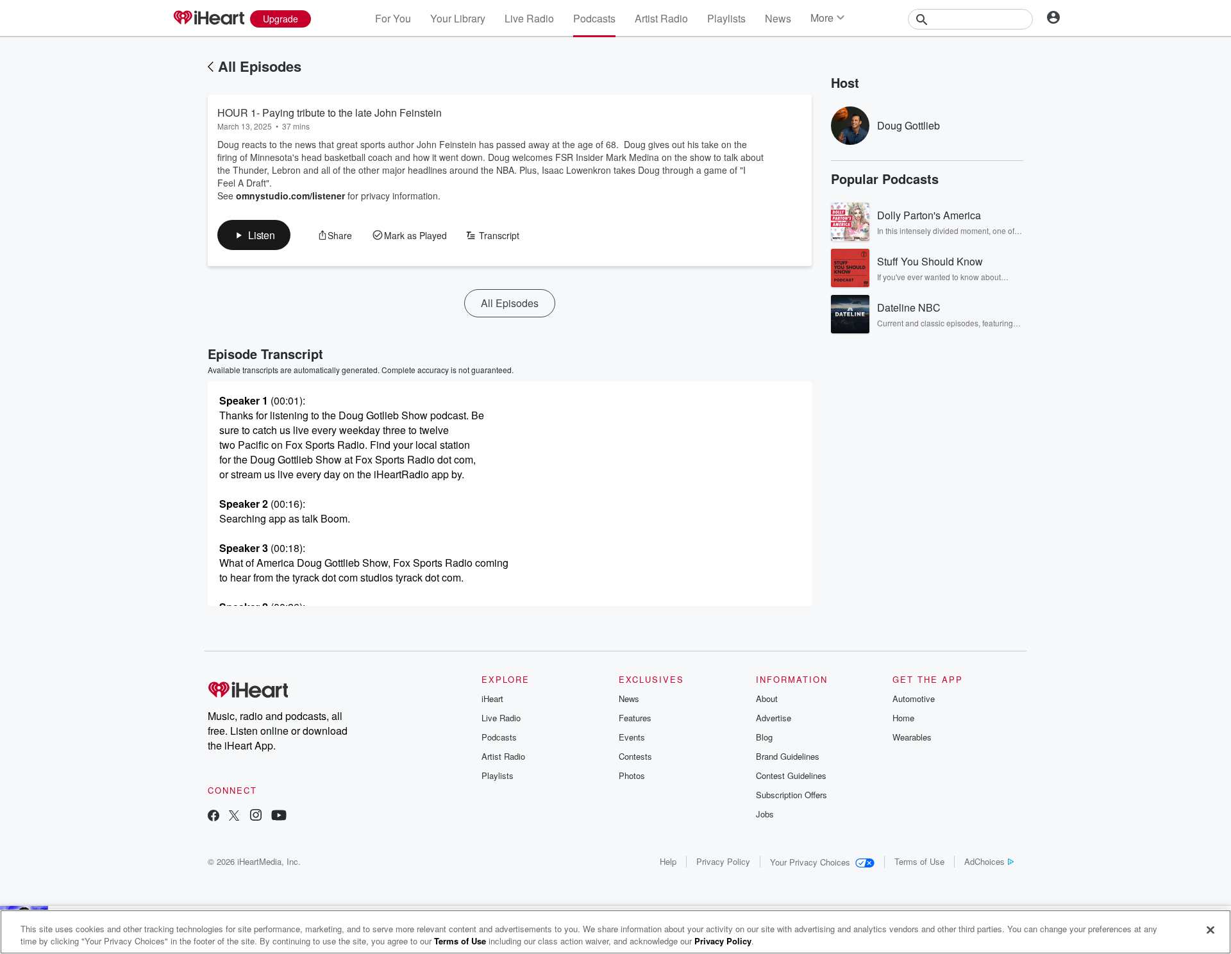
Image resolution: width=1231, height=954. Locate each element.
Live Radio (529, 18)
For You (393, 18)
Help (668, 861)
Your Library (457, 18)
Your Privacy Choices (810, 862)
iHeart (492, 698)
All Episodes (259, 66)
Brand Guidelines (787, 756)
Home (903, 718)
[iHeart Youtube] (279, 816)
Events (632, 737)
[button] (253, 235)
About (767, 698)
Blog (764, 737)
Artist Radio (661, 18)
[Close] (1210, 930)
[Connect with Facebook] (213, 816)
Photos (632, 775)
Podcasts (594, 18)
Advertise (773, 718)
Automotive (913, 698)
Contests (635, 756)
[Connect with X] (234, 816)
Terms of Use (919, 861)
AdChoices (984, 861)
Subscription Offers (791, 795)
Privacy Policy (723, 861)
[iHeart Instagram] (256, 816)
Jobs (765, 814)
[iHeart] (208, 18)
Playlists (726, 18)
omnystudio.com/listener (290, 195)
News (778, 18)
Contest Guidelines (791, 775)
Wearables (912, 737)
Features (635, 718)
